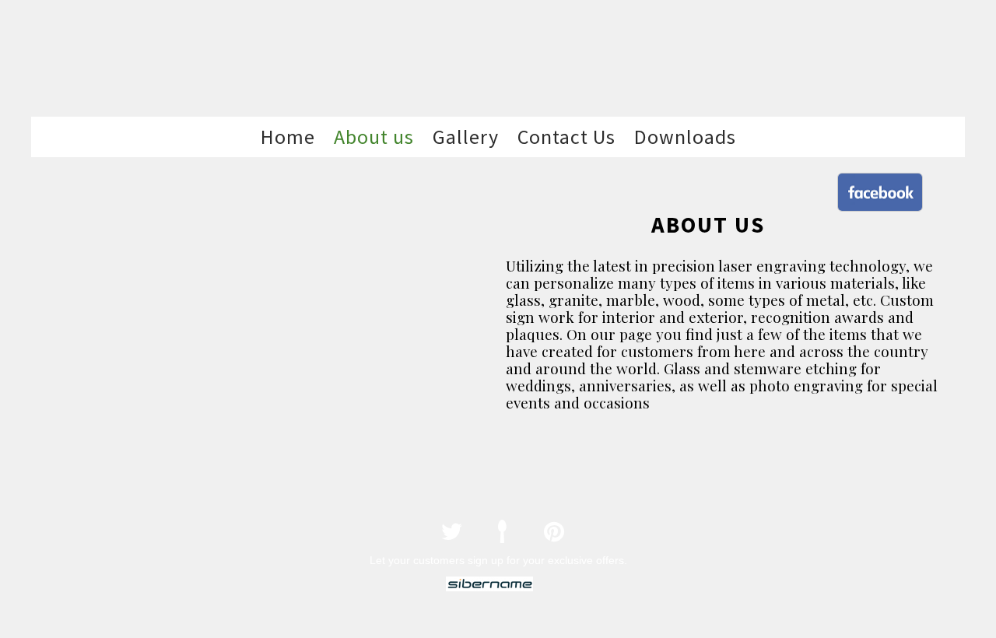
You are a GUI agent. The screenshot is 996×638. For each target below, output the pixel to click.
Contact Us (566, 136)
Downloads (685, 136)
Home (288, 136)
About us (374, 136)
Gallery (466, 136)
